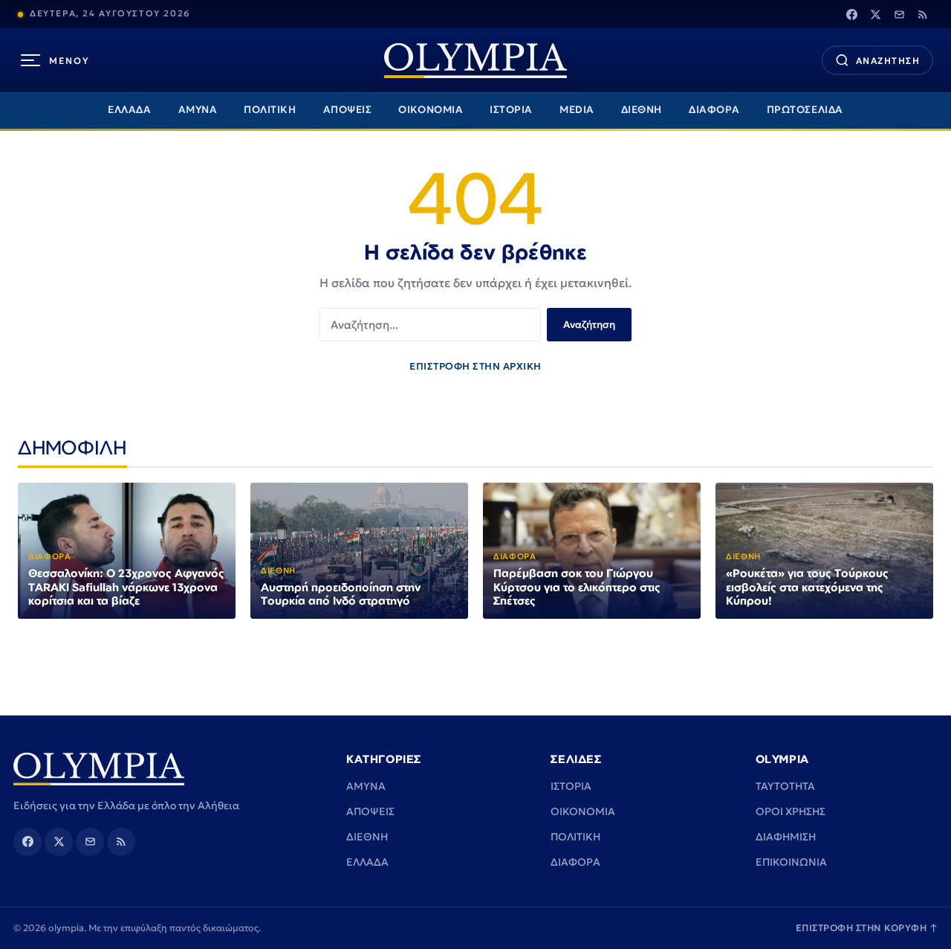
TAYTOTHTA (785, 786)
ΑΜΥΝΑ (198, 109)
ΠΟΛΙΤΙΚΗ (270, 109)
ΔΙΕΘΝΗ (641, 109)
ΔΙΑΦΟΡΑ (714, 109)
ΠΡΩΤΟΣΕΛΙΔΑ (805, 109)
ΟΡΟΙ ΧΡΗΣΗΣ (790, 811)
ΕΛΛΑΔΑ (129, 109)
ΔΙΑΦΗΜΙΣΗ (786, 836)
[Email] (899, 14)
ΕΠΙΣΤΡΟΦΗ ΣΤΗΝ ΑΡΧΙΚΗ (475, 366)
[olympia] (475, 60)
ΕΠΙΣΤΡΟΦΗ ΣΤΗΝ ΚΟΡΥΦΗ (867, 927)
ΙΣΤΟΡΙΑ (511, 109)
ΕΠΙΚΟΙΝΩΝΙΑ (791, 862)
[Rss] (922, 14)
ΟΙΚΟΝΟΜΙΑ (430, 109)
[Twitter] (875, 14)
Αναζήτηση (589, 324)
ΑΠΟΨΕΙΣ (347, 109)
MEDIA (576, 109)
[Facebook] (851, 14)
